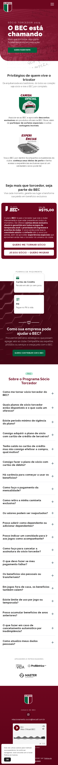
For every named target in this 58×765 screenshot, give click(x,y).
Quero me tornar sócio (29, 244)
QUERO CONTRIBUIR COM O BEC (29, 353)
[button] (29, 65)
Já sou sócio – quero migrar (29, 252)
